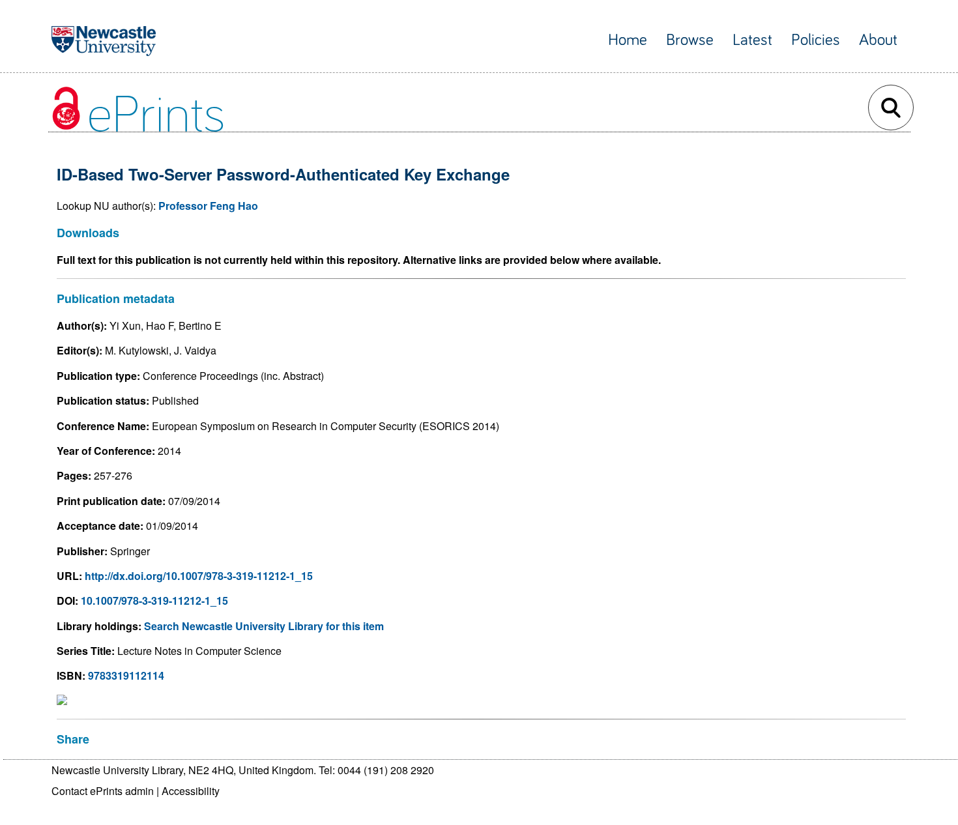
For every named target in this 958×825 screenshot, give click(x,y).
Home (627, 40)
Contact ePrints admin (102, 790)
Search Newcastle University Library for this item (264, 625)
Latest (752, 40)
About (878, 40)
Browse (690, 40)
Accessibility (191, 790)
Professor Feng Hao (208, 205)
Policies (815, 40)
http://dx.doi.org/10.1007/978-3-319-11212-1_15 (199, 575)
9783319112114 (126, 675)
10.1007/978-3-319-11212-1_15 (154, 600)
